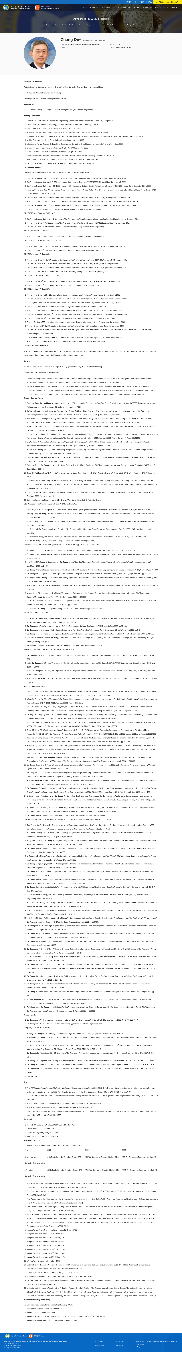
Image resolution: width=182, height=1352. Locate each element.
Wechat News (99, 1345)
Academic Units (108, 7)
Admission (119, 1345)
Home (84, 7)
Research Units (124, 7)
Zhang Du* (130, 25)
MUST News (99, 1341)
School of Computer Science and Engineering (80, 25)
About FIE (94, 7)
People (137, 7)
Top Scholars (56, 1157)
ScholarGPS (76, 1157)
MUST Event (120, 1341)
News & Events (161, 7)
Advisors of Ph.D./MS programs (110, 25)
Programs (147, 7)
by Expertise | (66, 1157)
